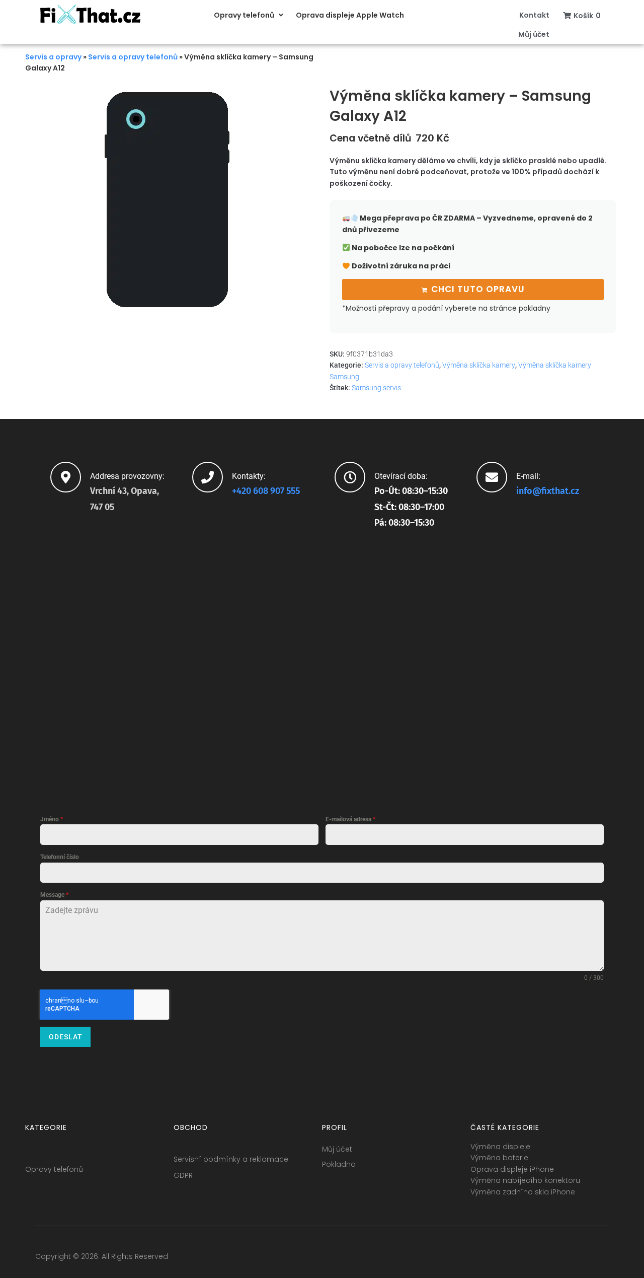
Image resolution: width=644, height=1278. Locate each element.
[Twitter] (545, 1259)
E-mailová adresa (350, 819)
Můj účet (337, 1149)
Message (54, 894)
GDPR (183, 1175)
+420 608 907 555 (266, 490)
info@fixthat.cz (547, 490)
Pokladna (339, 1164)
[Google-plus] (563, 1259)
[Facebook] (526, 1259)
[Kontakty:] (207, 477)
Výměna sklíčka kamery (478, 365)
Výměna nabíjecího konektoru (525, 1180)
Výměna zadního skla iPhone (522, 1192)
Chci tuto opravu (478, 289)
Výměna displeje (500, 1147)
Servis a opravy (53, 57)
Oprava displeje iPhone (512, 1169)
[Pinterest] (601, 1259)
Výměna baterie (499, 1158)
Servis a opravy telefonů (133, 57)
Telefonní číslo (59, 857)
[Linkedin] (582, 1259)
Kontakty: (249, 476)
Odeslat (66, 1037)
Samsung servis (376, 388)
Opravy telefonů (54, 1169)
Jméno (51, 819)
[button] (250, 15)
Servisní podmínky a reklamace (231, 1159)
